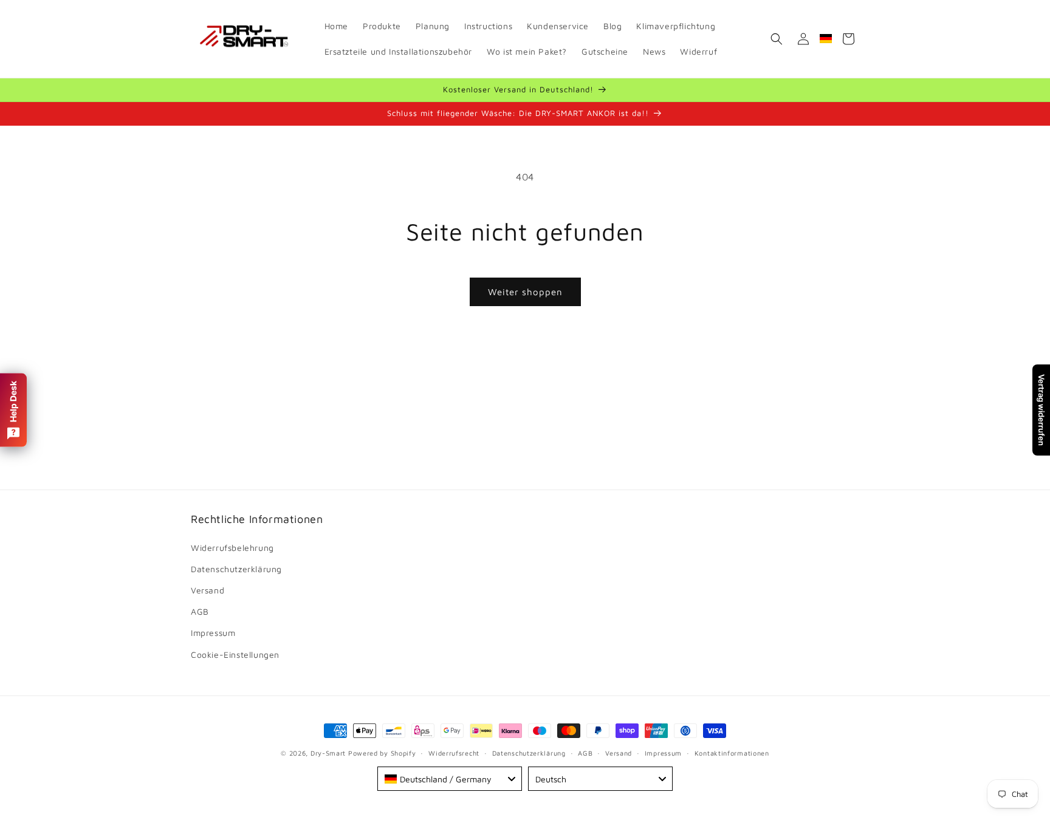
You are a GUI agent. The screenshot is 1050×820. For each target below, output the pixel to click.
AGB (200, 611)
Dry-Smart (328, 753)
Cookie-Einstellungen (235, 654)
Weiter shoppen (525, 292)
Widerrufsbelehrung (232, 547)
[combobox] (449, 779)
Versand (207, 590)
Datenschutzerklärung (236, 569)
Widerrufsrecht (453, 753)
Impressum (213, 632)
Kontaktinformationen (732, 753)
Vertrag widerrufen (1041, 410)
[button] (776, 39)
